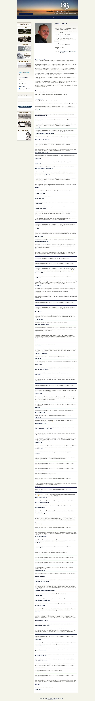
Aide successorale (25, 14)
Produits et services (35, 17)
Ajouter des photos (22, 83)
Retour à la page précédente (24, 72)
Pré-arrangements (53, 17)
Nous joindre (67, 17)
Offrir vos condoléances (23, 77)
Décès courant (44, 17)
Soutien (60, 17)
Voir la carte (56, 30)
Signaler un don (22, 74)
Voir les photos (22, 86)
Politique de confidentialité (51, 699)
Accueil (27, 17)
